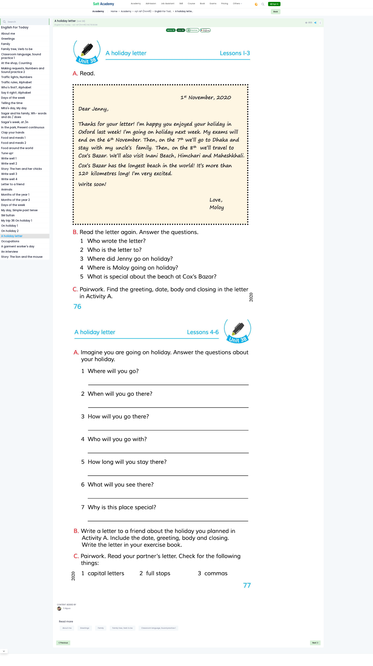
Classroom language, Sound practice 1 (21, 56)
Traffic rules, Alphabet (16, 82)
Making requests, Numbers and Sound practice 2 (22, 70)
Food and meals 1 (13, 138)
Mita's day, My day (14, 108)
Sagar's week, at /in (14, 122)
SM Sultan (8, 215)
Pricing (224, 3)
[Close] (4, 651)
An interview (9, 252)
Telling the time (12, 103)
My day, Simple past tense (19, 210)
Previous (64, 642)
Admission (151, 3)
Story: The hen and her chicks (21, 169)
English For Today (14, 27)
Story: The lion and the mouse (22, 257)
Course (191, 3)
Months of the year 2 (15, 200)
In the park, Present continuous (22, 127)
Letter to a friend (12, 184)
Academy (136, 3)
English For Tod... (163, 11)
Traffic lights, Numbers (16, 77)
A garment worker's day (17, 246)
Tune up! (7, 153)
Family (5, 44)
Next (314, 642)
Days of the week (13, 98)
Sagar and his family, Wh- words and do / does (23, 115)
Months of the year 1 (15, 195)
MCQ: (170, 30)
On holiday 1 (9, 226)
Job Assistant (167, 3)
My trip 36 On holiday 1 (16, 221)
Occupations (10, 241)
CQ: (181, 30)
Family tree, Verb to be (16, 49)
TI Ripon (67, 608)
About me (8, 34)
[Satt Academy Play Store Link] (205, 30)
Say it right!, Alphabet (16, 93)
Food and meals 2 (13, 143)
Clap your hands (12, 132)
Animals (6, 190)
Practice (193, 30)
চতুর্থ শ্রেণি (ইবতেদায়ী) (143, 11)
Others (237, 3)
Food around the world (17, 148)
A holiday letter (11, 236)
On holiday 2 (10, 231)
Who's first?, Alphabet (16, 87)
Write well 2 (9, 164)
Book (202, 3)
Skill (181, 3)
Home (114, 11)
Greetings (8, 39)
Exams (213, 3)
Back (275, 11)
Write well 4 (9, 179)
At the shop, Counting (16, 63)
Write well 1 (8, 158)
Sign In (275, 4)
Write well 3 (9, 174)
